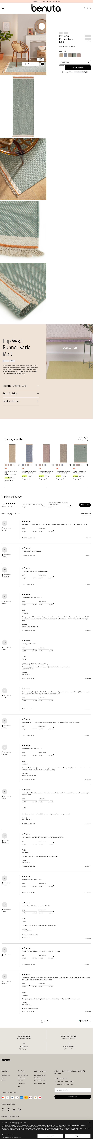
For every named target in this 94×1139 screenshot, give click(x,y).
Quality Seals (21, 1083)
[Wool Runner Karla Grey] (63, 453)
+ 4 (82, 465)
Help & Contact (5, 1075)
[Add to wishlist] (61, 67)
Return (3, 1078)
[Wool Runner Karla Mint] (74, 55)
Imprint (3, 1081)
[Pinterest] (3, 1109)
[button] (42, 1021)
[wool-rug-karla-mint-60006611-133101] (74, 465)
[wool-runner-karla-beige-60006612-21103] (6, 465)
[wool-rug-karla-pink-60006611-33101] (77, 465)
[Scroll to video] (42, 64)
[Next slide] (86, 439)
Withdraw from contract (40, 1083)
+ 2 (13, 465)
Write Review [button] (85, 505)
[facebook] (19, 1109)
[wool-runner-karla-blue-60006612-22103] (23, 465)
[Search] (84, 8)
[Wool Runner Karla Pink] (46, 453)
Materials (20, 1081)
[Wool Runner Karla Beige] (12, 453)
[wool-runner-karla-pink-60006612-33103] (8, 465)
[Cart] (90, 8)
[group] (11, 503)
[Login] (87, 8)
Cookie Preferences (39, 1081)
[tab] (86, 514)
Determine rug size (23, 1075)
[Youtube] (8, 1109)
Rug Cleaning (21, 1078)
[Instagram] (14, 1109)
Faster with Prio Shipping (80, 72)
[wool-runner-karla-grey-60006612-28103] (11, 465)
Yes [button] (34, 537)
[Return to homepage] (46, 8)
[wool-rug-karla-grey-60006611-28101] (79, 465)
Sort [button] (3, 514)
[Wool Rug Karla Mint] (80, 453)
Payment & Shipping (39, 1075)
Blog (19, 1086)
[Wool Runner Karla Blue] (29, 453)
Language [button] (10, 514)
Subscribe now (72, 1097)
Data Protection (38, 1078)
